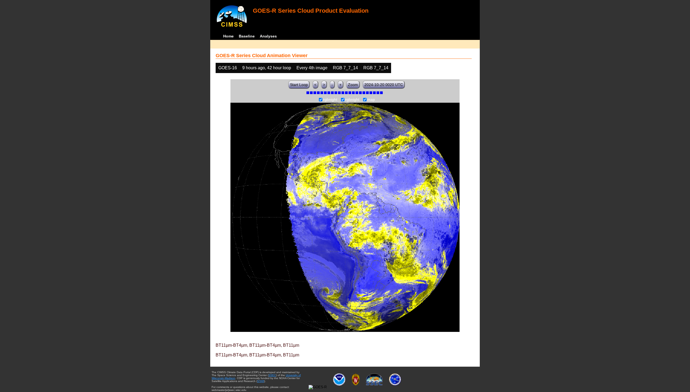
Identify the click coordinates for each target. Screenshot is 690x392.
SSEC (272, 375)
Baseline (247, 36)
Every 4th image (311, 68)
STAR (260, 381)
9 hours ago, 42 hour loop (266, 68)
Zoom (353, 84)
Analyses (268, 36)
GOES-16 (227, 68)
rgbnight (330, 100)
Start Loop (299, 84)
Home (228, 36)
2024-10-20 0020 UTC (383, 84)
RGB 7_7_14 (345, 68)
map (371, 100)
